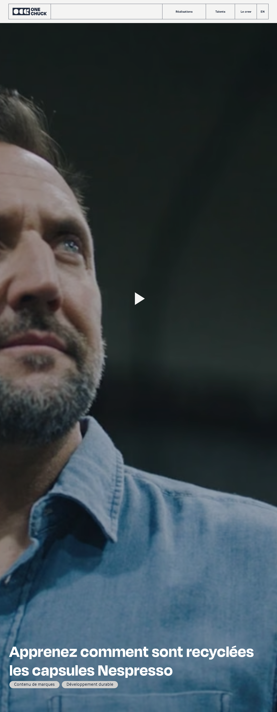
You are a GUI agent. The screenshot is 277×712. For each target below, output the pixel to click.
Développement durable (90, 684)
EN (263, 11)
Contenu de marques (34, 684)
